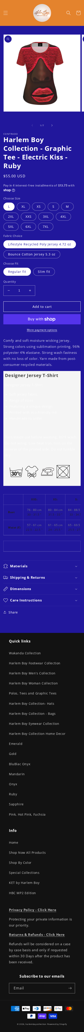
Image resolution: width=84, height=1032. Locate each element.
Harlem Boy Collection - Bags (32, 713)
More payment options (42, 330)
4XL (63, 216)
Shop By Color (20, 862)
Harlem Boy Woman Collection (33, 683)
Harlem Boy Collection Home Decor (37, 734)
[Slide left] (32, 125)
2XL (11, 216)
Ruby (13, 794)
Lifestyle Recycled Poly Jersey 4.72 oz (39, 244)
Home (13, 842)
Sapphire (16, 804)
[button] (6, 13)
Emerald (15, 744)
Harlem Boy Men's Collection (32, 673)
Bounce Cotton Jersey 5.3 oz (32, 254)
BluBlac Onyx (19, 764)
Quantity (9, 282)
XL (23, 206)
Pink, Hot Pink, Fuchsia (27, 814)
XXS (29, 216)
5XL (11, 226)
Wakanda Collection (25, 653)
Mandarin (17, 774)
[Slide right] (52, 125)
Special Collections (24, 872)
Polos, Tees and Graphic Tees (33, 693)
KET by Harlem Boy (24, 883)
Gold (12, 754)
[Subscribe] (70, 988)
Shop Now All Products (27, 852)
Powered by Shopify (57, 1024)
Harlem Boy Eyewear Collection (34, 723)
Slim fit (44, 271)
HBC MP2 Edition (22, 893)
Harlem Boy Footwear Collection (34, 663)
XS (39, 206)
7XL (46, 226)
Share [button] (13, 612)
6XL (28, 226)
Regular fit (17, 271)
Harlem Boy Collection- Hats (31, 703)
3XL (46, 216)
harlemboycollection (36, 1024)
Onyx (13, 784)
